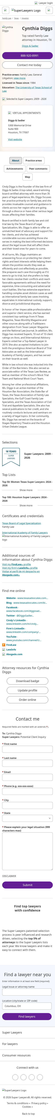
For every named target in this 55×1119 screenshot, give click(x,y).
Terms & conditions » (18, 1103)
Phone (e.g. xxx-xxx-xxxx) (17, 786)
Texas (16, 18)
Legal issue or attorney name (18, 986)
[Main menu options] (5, 10)
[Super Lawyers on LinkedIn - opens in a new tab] (40, 1077)
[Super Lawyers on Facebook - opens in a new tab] (15, 1077)
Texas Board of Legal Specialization (21, 523)
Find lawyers (26, 1016)
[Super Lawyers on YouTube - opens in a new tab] (32, 1077)
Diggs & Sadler (30, 46)
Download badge (27, 681)
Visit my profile (16, 564)
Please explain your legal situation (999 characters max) (26, 828)
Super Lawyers (12, 1032)
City (5, 800)
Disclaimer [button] (9, 876)
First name (9, 744)
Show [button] (26, 490)
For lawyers (10, 1044)
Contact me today (29, 65)
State (6, 813)
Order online (27, 700)
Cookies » (27, 1106)
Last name (9, 758)
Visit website (15, 139)
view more (19, 78)
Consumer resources (16, 1055)
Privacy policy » (39, 1103)
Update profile (27, 690)
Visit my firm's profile (20, 568)
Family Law (6, 18)
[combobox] (27, 991)
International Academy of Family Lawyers (25, 532)
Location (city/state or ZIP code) (19, 1000)
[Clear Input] (48, 992)
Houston (25, 18)
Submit (27, 885)
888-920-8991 (29, 5)
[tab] (15, 160)
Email (6, 772)
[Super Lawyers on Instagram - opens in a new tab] (23, 1077)
